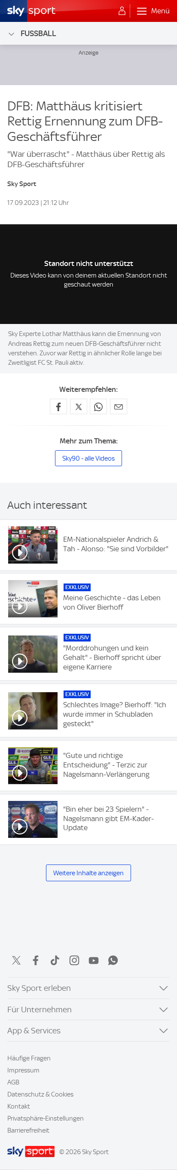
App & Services (34, 1031)
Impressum (23, 1070)
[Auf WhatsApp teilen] (98, 406)
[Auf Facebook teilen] (58, 406)
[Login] (122, 11)
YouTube (94, 960)
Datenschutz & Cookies (40, 1094)
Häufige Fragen (29, 1058)
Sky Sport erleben (39, 988)
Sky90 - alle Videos (88, 458)
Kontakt (18, 1106)
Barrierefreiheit (28, 1130)
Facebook (36, 960)
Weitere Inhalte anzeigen (88, 873)
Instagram (74, 960)
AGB (13, 1082)
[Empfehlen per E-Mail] (118, 406)
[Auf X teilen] (78, 406)
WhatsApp (113, 960)
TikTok (55, 960)
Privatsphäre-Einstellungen (45, 1118)
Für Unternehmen (39, 1009)
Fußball (38, 33)
